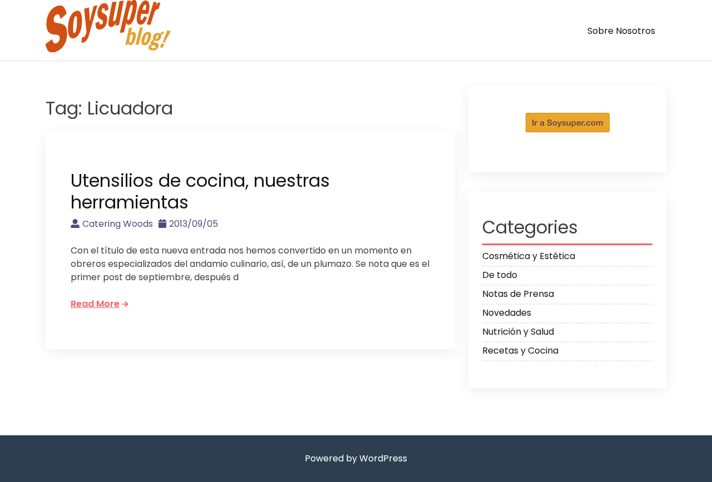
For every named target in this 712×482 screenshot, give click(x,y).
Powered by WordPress (356, 458)
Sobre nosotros (621, 30)
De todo (499, 275)
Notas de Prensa (518, 293)
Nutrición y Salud (518, 331)
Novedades (506, 312)
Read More (95, 303)
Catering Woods (117, 223)
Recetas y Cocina (520, 350)
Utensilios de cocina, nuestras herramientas (200, 191)
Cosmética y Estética (528, 256)
